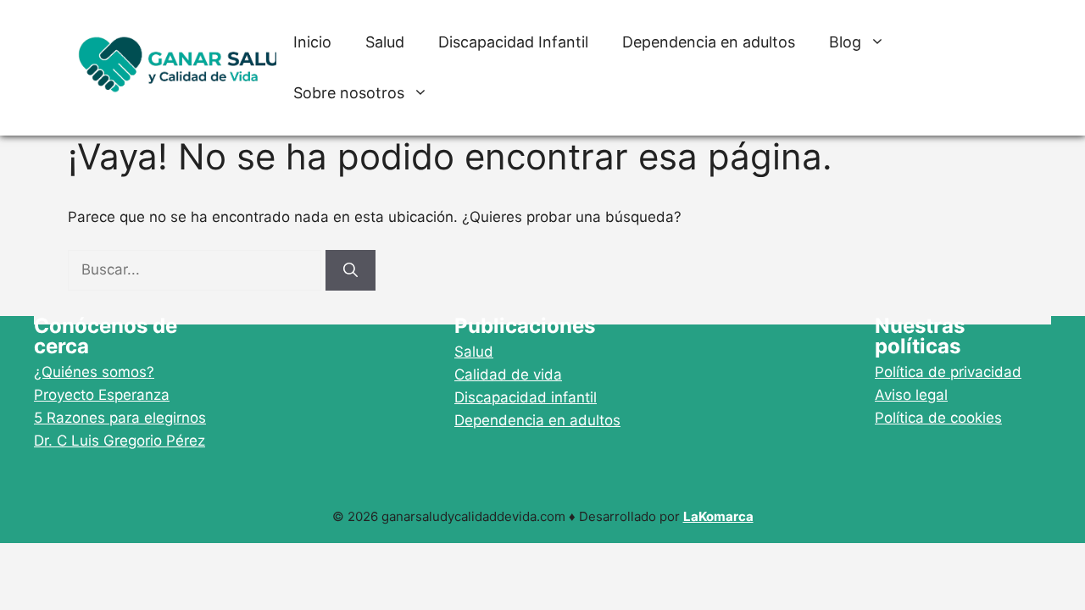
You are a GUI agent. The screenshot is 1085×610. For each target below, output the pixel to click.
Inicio (312, 42)
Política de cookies (938, 417)
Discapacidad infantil (525, 397)
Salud (384, 42)
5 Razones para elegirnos (120, 417)
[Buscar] (351, 270)
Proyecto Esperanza (102, 394)
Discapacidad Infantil (513, 42)
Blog (845, 42)
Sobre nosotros (348, 93)
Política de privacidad (948, 371)
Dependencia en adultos (708, 42)
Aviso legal (911, 394)
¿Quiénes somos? (94, 371)
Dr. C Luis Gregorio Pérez (119, 440)
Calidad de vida (508, 374)
